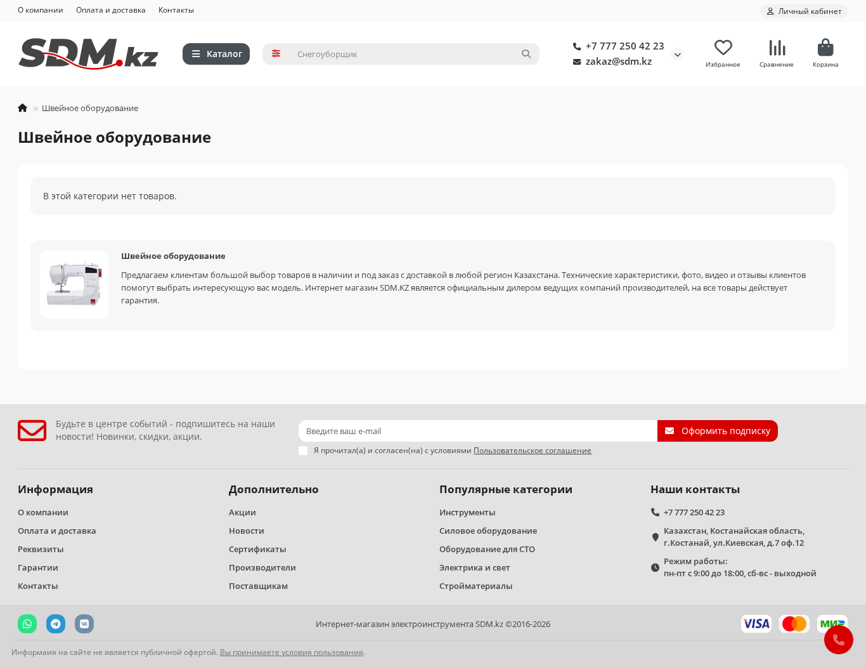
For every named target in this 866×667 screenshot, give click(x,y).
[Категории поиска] (276, 54)
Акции (242, 512)
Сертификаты (258, 549)
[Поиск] (526, 54)
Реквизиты (41, 549)
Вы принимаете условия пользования (291, 652)
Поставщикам (258, 585)
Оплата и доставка (111, 9)
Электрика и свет (474, 567)
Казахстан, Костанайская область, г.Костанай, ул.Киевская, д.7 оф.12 (734, 536)
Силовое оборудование (488, 530)
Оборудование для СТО (487, 549)
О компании (40, 9)
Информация (55, 489)
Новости (246, 530)
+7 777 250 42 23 (625, 46)
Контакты (176, 9)
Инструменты (467, 512)
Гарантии (38, 567)
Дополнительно (274, 489)
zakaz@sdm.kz (619, 61)
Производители (262, 567)
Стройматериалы (476, 585)
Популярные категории (505, 489)
